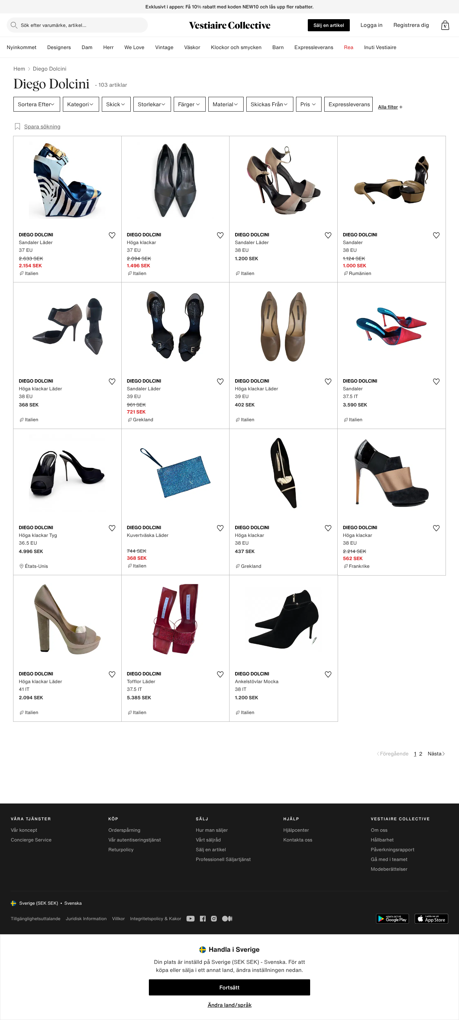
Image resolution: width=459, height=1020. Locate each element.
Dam (87, 47)
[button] (445, 25)
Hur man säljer (212, 830)
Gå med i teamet (389, 859)
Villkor (118, 918)
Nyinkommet (21, 47)
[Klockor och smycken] (266, 47)
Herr (108, 47)
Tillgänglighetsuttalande (35, 918)
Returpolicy (120, 849)
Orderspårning (124, 830)
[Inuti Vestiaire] (402, 47)
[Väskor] (205, 47)
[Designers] (76, 47)
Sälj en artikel (329, 25)
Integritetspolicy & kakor (155, 918)
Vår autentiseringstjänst (134, 840)
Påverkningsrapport (393, 849)
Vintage (164, 47)
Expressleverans (313, 47)
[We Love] (150, 47)
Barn (278, 47)
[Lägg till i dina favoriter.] (112, 235)
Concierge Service (31, 840)
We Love (134, 47)
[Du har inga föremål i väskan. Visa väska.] (445, 25)
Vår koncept (24, 830)
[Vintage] (178, 47)
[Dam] (97, 47)
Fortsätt (229, 987)
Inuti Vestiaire (380, 47)
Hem (19, 69)
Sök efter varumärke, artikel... (53, 25)
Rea (348, 47)
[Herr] (119, 47)
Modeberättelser (389, 869)
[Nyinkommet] (41, 47)
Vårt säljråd (208, 840)
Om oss (379, 830)
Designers (59, 47)
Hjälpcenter (296, 830)
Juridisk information (86, 918)
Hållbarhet (382, 840)
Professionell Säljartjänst (223, 859)
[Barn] (289, 47)
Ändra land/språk (230, 1005)
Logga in (372, 25)
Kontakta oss (297, 840)
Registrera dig (411, 25)
